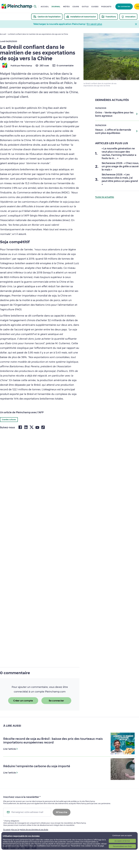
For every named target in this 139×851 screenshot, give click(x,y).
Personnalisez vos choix (122, 846)
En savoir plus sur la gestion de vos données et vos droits (25, 829)
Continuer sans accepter (122, 835)
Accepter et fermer (122, 841)
